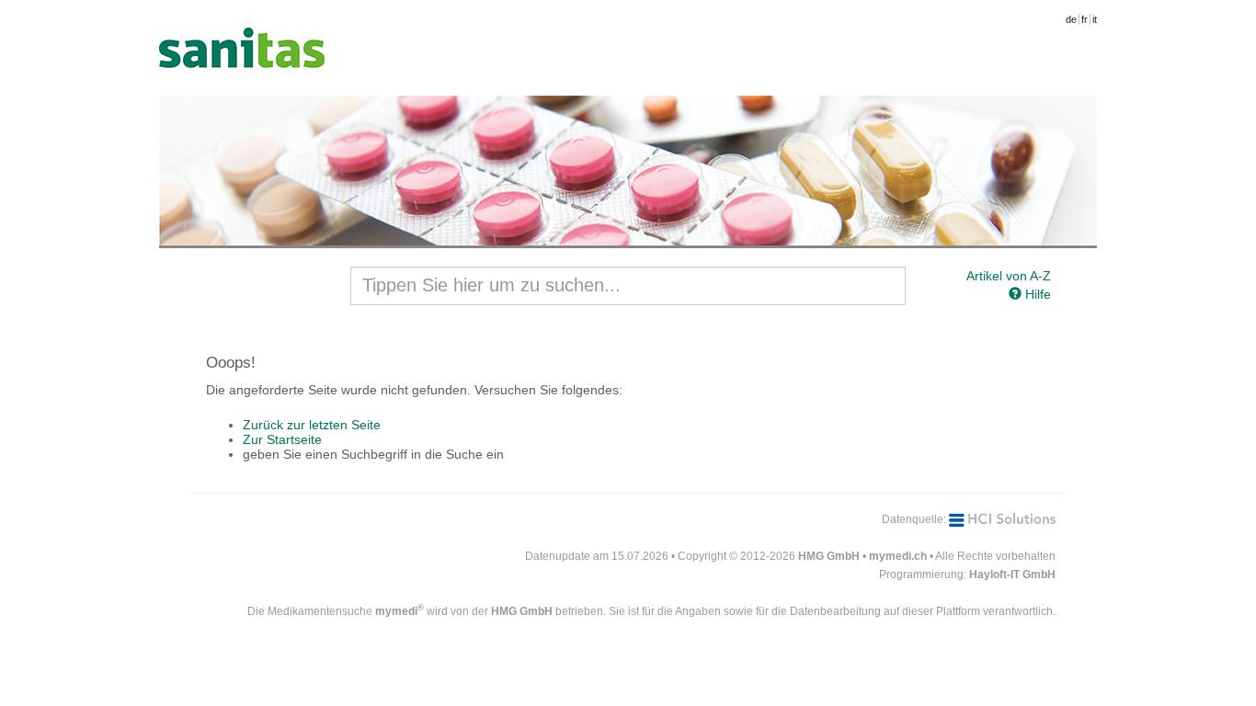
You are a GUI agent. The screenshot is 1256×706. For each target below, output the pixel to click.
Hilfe (1036, 294)
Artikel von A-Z (1008, 275)
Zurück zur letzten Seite (312, 424)
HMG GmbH (829, 556)
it (1094, 19)
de (1071, 19)
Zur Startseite (282, 439)
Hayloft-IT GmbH (1012, 574)
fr (1084, 19)
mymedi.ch (898, 556)
